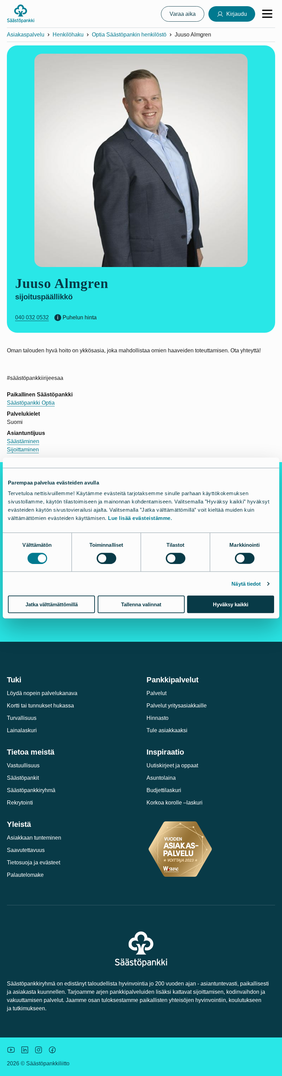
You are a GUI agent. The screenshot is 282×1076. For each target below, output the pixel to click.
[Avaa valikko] (267, 14)
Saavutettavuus (26, 850)
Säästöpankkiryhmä (31, 790)
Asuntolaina (161, 778)
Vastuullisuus (23, 765)
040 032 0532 (32, 317)
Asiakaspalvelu (25, 35)
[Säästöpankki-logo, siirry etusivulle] (20, 14)
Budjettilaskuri (164, 790)
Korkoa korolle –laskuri (175, 803)
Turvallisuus (21, 718)
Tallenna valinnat (141, 604)
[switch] (106, 558)
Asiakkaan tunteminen (34, 838)
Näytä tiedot (246, 583)
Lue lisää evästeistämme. (140, 518)
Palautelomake (25, 875)
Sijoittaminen (23, 449)
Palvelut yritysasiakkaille (177, 706)
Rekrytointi (20, 803)
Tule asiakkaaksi (167, 730)
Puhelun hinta (80, 317)
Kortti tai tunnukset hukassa (40, 706)
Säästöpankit (23, 778)
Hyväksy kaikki (230, 604)
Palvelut (156, 693)
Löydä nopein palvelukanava (42, 693)
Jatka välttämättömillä (51, 604)
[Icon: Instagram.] (38, 1050)
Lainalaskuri (22, 730)
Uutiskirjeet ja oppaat (172, 765)
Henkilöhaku (68, 35)
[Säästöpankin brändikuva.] (11, 1050)
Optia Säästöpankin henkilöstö (129, 35)
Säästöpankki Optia (31, 403)
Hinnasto (158, 718)
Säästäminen (23, 441)
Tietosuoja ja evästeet (33, 862)
